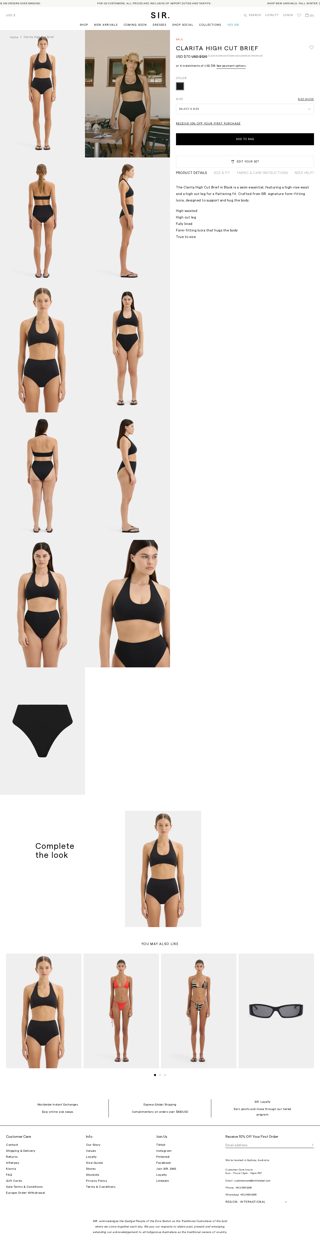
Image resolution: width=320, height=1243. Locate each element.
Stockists (92, 1174)
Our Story (93, 1144)
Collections (210, 24)
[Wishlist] (299, 15)
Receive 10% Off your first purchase (208, 123)
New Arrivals (106, 24)
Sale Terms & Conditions (24, 1186)
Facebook (163, 1162)
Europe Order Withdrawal (25, 1192)
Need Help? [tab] (304, 172)
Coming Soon (135, 24)
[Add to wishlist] (195, 817)
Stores (91, 1168)
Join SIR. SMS (166, 1168)
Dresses (159, 24)
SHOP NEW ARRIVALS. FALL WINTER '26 (281, 3)
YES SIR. (233, 24)
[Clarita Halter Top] (163, 869)
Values (91, 1150)
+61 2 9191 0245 (244, 1188)
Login (288, 15)
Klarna (11, 1168)
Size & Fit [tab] (222, 172)
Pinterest (163, 1156)
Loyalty (272, 15)
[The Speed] (276, 1011)
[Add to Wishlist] (311, 47)
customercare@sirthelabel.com (252, 1181)
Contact (12, 1144)
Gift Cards (14, 1180)
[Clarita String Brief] (121, 1011)
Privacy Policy (96, 1180)
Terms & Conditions (100, 1186)
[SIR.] (160, 15)
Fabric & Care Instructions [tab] (262, 172)
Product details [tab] (191, 172)
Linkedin (162, 1180)
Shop (84, 24)
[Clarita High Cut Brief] (180, 86)
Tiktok (160, 1144)
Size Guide (306, 99)
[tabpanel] (245, 212)
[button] (155, 1075)
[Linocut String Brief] (198, 1011)
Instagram (164, 1150)
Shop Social (182, 24)
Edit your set (248, 161)
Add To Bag (245, 139)
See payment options (231, 65)
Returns (12, 1156)
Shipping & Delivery (21, 1150)
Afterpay (12, 1162)
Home (14, 37)
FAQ (9, 1174)
